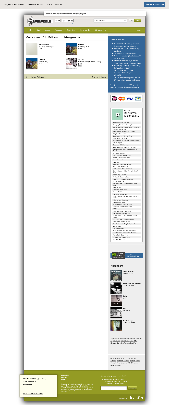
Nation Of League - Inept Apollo (122, 211)
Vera (135, 343)
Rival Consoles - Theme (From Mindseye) (124, 233)
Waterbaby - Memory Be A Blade (122, 164)
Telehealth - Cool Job (119, 153)
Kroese (132, 360)
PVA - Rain (116, 162)
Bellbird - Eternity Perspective (121, 157)
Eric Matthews (44, 44)
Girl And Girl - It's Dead (119, 129)
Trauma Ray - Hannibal (119, 175)
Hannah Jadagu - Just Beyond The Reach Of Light (126, 184)
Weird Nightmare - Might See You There (124, 147)
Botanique (116, 341)
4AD (135, 341)
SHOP (57, 20)
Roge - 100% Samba (119, 192)
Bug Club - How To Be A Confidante (123, 219)
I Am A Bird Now (128, 285)
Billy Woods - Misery (118, 228)
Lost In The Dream (129, 323)
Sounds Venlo (122, 363)
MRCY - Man (116, 209)
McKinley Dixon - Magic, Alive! (121, 237)
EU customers (100, 30)
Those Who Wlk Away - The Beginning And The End (125, 150)
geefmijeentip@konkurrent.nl (130, 87)
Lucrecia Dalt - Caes (119, 202)
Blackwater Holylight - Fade (121, 145)
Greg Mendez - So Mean (120, 134)
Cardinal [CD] (43, 62)
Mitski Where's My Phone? (120, 138)
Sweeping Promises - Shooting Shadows (124, 125)
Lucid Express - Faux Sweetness (122, 169)
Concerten (70, 30)
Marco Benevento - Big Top (121, 123)
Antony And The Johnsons (132, 283)
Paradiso (120, 343)
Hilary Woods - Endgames (120, 200)
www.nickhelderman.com (33, 393)
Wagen (137, 20)
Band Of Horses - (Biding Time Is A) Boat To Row (125, 171)
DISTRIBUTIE (68, 21)
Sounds (117, 365)
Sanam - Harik (117, 226)
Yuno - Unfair (117, 187)
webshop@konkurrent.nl (130, 56)
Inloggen (138, 30)
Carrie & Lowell (128, 273)
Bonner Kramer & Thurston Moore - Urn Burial (126, 127)
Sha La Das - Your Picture (120, 166)
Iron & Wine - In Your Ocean (121, 160)
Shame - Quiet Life (118, 181)
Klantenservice (85, 30)
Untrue (125, 298)
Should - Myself (117, 143)
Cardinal (81, 44)
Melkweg (113, 343)
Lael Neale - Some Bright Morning (123, 207)
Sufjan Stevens (128, 271)
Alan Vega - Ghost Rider (120, 194)
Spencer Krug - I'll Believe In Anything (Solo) (126, 140)
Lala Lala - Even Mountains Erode (123, 179)
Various (81, 59)
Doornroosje (125, 341)
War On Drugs (128, 321)
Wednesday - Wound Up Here (121, 221)
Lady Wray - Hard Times (120, 189)
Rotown (126, 343)
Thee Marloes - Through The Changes (124, 131)
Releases (58, 30)
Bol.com (113, 360)
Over (39, 30)
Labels (47, 30)
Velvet (130, 363)
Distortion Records (123, 360)
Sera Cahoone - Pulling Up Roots (122, 136)
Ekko (131, 341)
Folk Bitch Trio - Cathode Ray (121, 213)
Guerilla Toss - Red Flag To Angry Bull (124, 224)
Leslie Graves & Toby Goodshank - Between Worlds (126, 197)
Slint (124, 308)
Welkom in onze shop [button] (155, 4)
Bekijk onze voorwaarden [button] (51, 4)
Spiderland (126, 310)
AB (111, 341)
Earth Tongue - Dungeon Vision (122, 155)
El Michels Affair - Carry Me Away (122, 204)
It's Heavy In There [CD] (46, 47)
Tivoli (132, 343)
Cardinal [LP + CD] (84, 47)
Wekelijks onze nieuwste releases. (133, 255)
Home (30, 30)
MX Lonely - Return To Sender (122, 177)
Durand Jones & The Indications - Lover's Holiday (125, 216)
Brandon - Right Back (119, 239)
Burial (125, 296)
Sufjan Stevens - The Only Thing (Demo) (124, 230)
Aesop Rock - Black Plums (120, 235)
